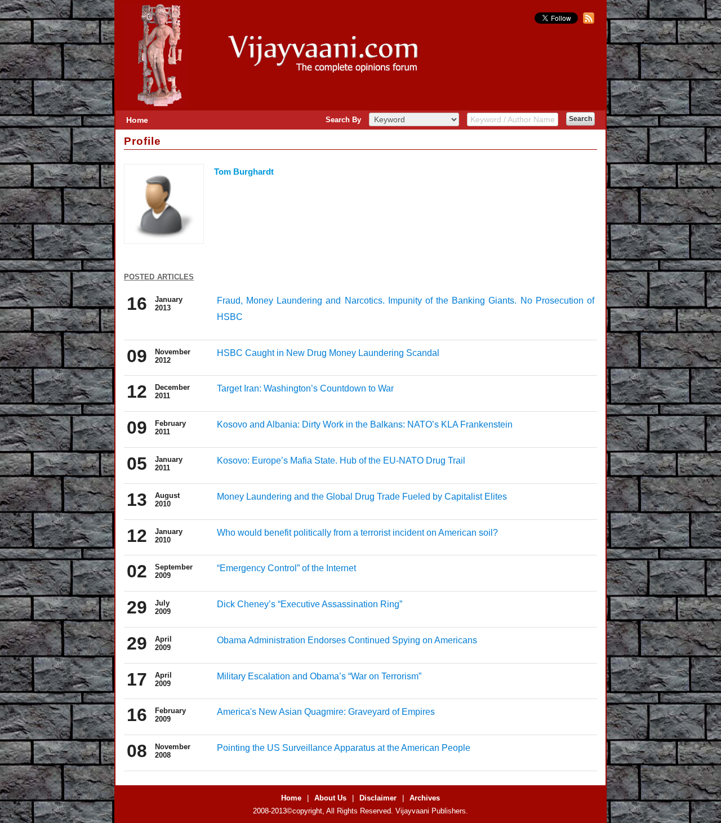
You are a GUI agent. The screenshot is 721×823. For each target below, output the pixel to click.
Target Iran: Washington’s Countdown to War (305, 388)
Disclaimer (378, 798)
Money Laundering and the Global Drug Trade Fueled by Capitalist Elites (362, 496)
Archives (425, 798)
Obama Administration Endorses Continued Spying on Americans (347, 640)
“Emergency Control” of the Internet (286, 568)
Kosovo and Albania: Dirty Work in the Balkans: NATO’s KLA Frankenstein (365, 424)
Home (137, 119)
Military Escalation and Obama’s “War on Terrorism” (319, 676)
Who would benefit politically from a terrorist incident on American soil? (357, 532)
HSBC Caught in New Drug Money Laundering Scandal (328, 353)
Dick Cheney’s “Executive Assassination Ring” (309, 604)
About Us (330, 798)
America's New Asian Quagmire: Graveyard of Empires (326, 712)
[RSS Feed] (587, 21)
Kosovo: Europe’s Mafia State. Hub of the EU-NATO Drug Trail (341, 460)
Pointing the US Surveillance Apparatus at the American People (343, 748)
